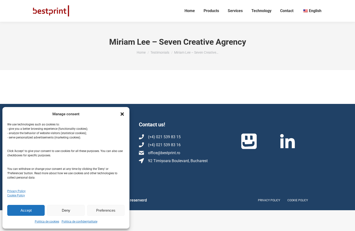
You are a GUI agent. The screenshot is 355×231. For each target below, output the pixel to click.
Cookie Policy (16, 195)
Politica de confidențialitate (79, 221)
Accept (26, 210)
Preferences (105, 210)
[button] (122, 114)
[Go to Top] (348, 224)
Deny (66, 210)
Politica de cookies (47, 221)
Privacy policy (269, 200)
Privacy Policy (16, 191)
